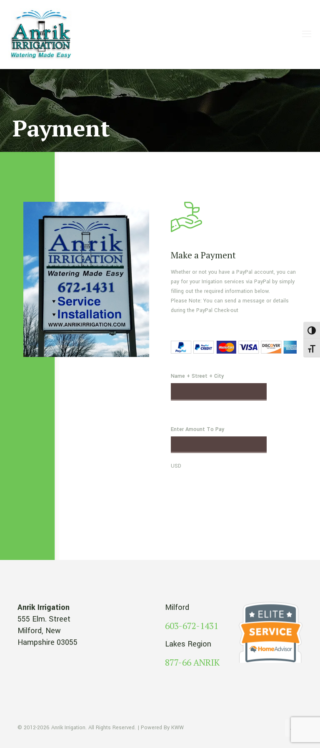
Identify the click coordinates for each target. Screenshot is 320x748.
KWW (177, 727)
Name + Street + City (197, 376)
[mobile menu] (307, 34)
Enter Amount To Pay (197, 429)
